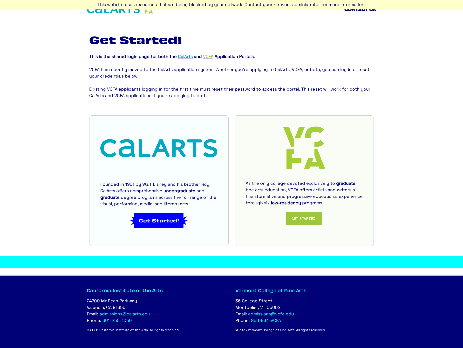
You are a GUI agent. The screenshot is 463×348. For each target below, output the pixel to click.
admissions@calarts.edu (125, 314)
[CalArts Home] (113, 12)
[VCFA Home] (148, 12)
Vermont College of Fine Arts (270, 290)
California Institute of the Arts (125, 290)
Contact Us (360, 9)
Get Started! (159, 220)
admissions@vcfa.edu (271, 314)
